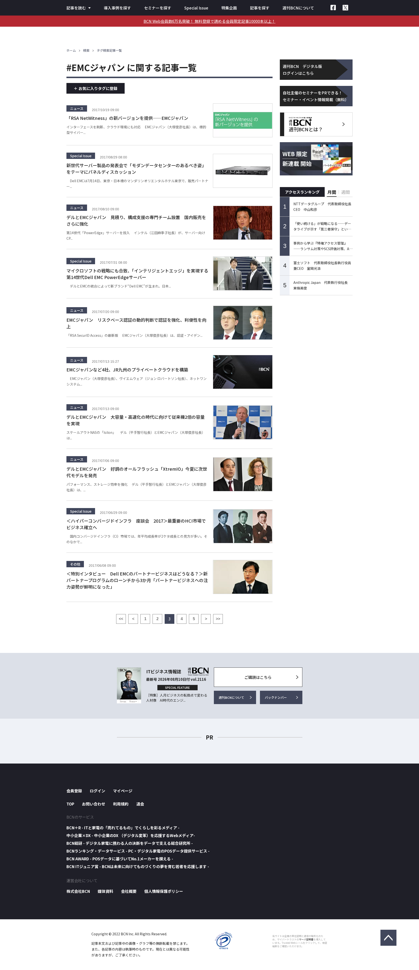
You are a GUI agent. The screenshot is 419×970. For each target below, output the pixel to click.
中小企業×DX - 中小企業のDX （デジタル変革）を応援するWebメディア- (130, 835)
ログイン (97, 791)
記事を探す (259, 8)
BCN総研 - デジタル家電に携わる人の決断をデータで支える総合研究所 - (129, 843)
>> (218, 619)
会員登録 (74, 791)
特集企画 (229, 8)
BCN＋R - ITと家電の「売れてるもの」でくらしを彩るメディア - (122, 827)
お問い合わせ (93, 804)
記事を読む (76, 8)
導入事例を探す (117, 8)
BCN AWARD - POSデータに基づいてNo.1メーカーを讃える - (119, 859)
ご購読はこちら (258, 677)
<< (121, 619)
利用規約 (121, 804)
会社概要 (129, 891)
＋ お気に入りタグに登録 (95, 88)
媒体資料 (105, 891)
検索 (86, 50)
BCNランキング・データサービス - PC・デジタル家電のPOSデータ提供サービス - (138, 851)
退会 (140, 804)
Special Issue (196, 8)
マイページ (122, 791)
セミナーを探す (157, 8)
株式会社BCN (78, 891)
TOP (70, 804)
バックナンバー (276, 697)
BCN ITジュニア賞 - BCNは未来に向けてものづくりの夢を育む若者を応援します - (137, 866)
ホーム (71, 50)
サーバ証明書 (306, 939)
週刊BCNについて (298, 8)
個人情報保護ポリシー (163, 891)
